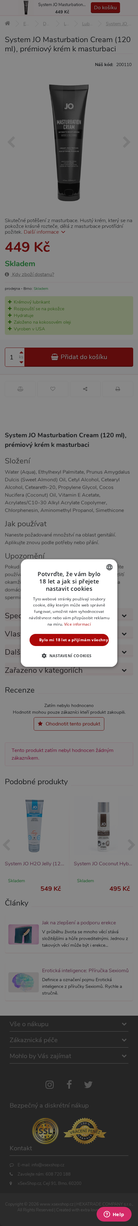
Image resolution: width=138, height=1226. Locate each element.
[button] (69, 655)
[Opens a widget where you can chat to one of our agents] (114, 1215)
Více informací (77, 624)
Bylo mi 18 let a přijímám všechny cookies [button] (74, 640)
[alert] (69, 613)
